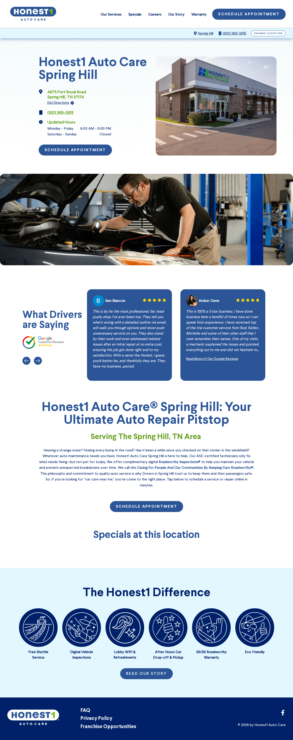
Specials (134, 14)
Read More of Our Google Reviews (212, 359)
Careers (154, 14)
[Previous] (26, 361)
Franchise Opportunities (108, 726)
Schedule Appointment (249, 14)
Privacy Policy (96, 718)
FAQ (85, 710)
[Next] (38, 361)
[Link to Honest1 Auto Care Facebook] (283, 714)
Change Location (268, 33)
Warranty (198, 14)
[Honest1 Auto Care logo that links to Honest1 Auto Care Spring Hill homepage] (33, 14)
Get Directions (58, 102)
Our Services (111, 14)
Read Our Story (146, 674)
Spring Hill (205, 33)
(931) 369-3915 (234, 33)
